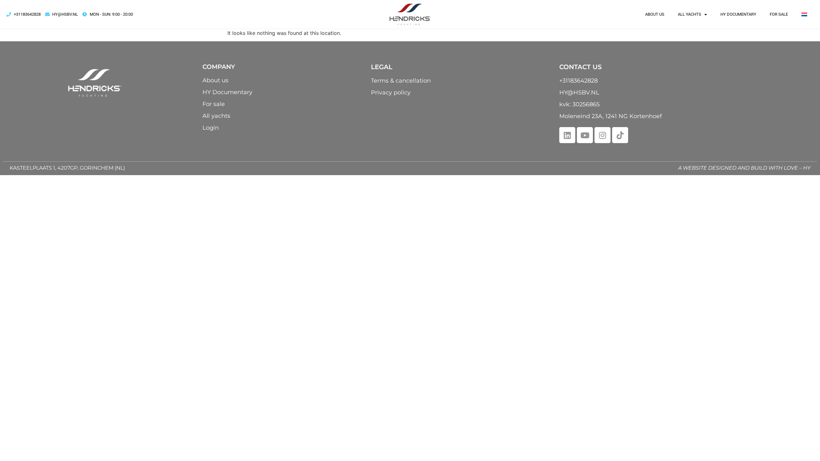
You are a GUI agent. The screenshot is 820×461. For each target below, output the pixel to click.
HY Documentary (738, 14)
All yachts (689, 14)
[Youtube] (585, 135)
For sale (779, 14)
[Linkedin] (567, 135)
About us (654, 14)
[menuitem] (804, 14)
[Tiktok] (620, 135)
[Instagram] (602, 135)
